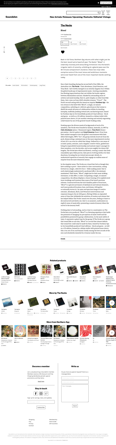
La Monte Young (5, 277)
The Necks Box (44, 311)
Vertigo (68, 311)
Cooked (95, 278)
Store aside (52, 421)
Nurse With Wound (71, 277)
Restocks (88, 17)
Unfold (3, 311)
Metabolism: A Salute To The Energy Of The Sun (6, 342)
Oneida (76, 338)
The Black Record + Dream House (6, 281)
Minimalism (24, 85)
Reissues (67, 17)
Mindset (82, 311)
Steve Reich (57, 277)
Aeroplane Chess (45, 280)
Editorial (98, 17)
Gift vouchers (53, 423)
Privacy (31, 423)
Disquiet (16, 311)
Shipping (31, 419)
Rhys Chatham (70, 338)
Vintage (106, 17)
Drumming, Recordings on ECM (58, 279)
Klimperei (43, 277)
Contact (31, 425)
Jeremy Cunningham (33, 338)
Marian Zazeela (5, 278)
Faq (30, 421)
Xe (93, 340)
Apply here (41, 381)
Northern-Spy (67, 34)
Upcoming (77, 17)
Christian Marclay (84, 338)
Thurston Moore (45, 338)
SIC (67, 278)
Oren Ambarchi (97, 277)
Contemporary (33, 85)
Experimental (67, 38)
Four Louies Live (18, 278)
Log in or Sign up (105, 6)
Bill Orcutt (17, 277)
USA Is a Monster (18, 338)
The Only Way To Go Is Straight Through (46, 342)
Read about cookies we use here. (59, 3)
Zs (93, 338)
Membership (53, 419)
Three (94, 311)
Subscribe (40, 407)
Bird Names (4, 338)
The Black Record (32, 280)
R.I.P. (15, 340)
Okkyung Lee (83, 340)
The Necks (66, 25)
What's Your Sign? (71, 340)
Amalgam (82, 341)
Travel (55, 311)
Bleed (29, 311)
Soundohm (11, 16)
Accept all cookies (106, 3)
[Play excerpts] (7, 78)
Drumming (82, 278)
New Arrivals (56, 17)
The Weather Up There (33, 340)
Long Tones (42, 85)
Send (75, 406)
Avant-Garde (15, 85)
